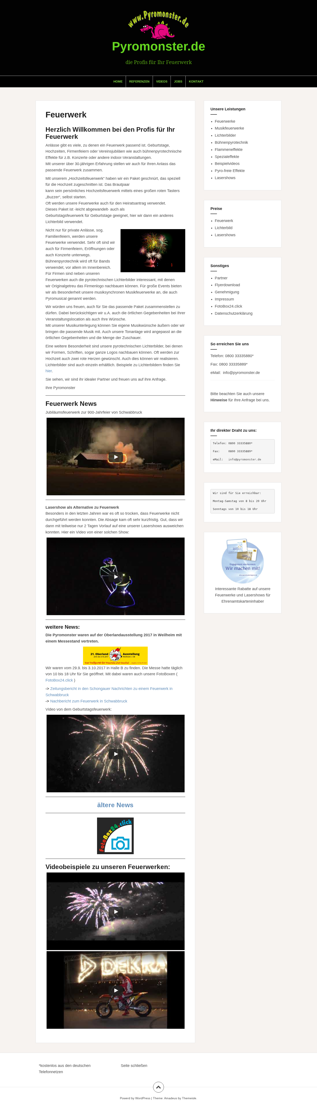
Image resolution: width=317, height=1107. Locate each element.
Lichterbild (223, 228)
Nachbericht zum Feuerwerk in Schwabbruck (88, 701)
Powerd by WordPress (135, 1098)
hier (49, 371)
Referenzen (139, 81)
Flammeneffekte (229, 149)
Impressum (224, 299)
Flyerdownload (227, 285)
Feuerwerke (225, 121)
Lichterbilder (225, 135)
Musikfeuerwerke (229, 128)
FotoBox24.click (59, 680)
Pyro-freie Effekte (230, 171)
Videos (161, 81)
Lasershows (225, 178)
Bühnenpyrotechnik (231, 142)
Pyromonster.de (158, 46)
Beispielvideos (227, 163)
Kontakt (196, 81)
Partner (221, 278)
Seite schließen (134, 1065)
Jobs (178, 81)
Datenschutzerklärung (234, 313)
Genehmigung (227, 292)
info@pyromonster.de (241, 373)
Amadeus (170, 1098)
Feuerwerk (224, 221)
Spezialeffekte (227, 157)
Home (117, 81)
